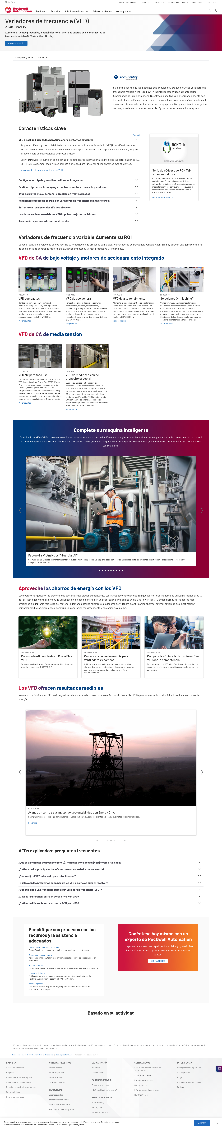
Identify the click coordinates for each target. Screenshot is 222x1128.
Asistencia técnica (102, 11)
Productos (41, 11)
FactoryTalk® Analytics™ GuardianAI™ (42, 458)
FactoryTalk (97, 1107)
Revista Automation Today (189, 1082)
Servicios (55, 11)
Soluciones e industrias (76, 11)
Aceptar (202, 1123)
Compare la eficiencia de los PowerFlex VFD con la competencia (173, 618)
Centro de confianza (15, 1097)
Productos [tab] (43, 58)
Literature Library (37, 973)
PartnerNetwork (36, 966)
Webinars (96, 1068)
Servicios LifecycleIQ (101, 1112)
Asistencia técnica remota (40, 955)
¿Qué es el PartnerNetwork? (104, 1090)
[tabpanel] (111, 547)
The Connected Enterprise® (61, 1110)
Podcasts (181, 1087)
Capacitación (97, 1073)
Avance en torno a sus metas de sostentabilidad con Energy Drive (55, 711)
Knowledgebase (36, 984)
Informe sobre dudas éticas (146, 1090)
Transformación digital (59, 1100)
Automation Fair (56, 1077)
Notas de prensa (56, 1073)
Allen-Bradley (98, 1103)
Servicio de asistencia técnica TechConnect (147, 1069)
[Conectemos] (219, 1069)
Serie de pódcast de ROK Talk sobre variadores (171, 135)
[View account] (216, 10)
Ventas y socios (124, 11)
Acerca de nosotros (15, 1068)
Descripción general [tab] (24, 58)
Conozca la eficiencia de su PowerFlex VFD (37, 618)
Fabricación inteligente (59, 1105)
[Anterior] (20, 510)
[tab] (99, 570)
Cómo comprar (141, 1085)
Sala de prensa (55, 1068)
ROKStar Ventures (142, 1095)
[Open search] (210, 10)
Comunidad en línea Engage (18, 1082)
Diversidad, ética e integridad (19, 1077)
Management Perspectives (189, 1068)
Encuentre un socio (100, 1085)
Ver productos (24, 321)
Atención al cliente (142, 1075)
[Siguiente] (201, 510)
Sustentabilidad (13, 1092)
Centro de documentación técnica (44, 947)
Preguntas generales (143, 1080)
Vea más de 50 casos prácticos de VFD (42, 170)
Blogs (179, 1077)
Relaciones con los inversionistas (21, 1087)
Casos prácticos (184, 1073)
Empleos (10, 1073)
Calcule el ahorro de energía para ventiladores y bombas (107, 618)
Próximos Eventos (57, 1082)
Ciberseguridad (56, 1095)
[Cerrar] (217, 1123)
